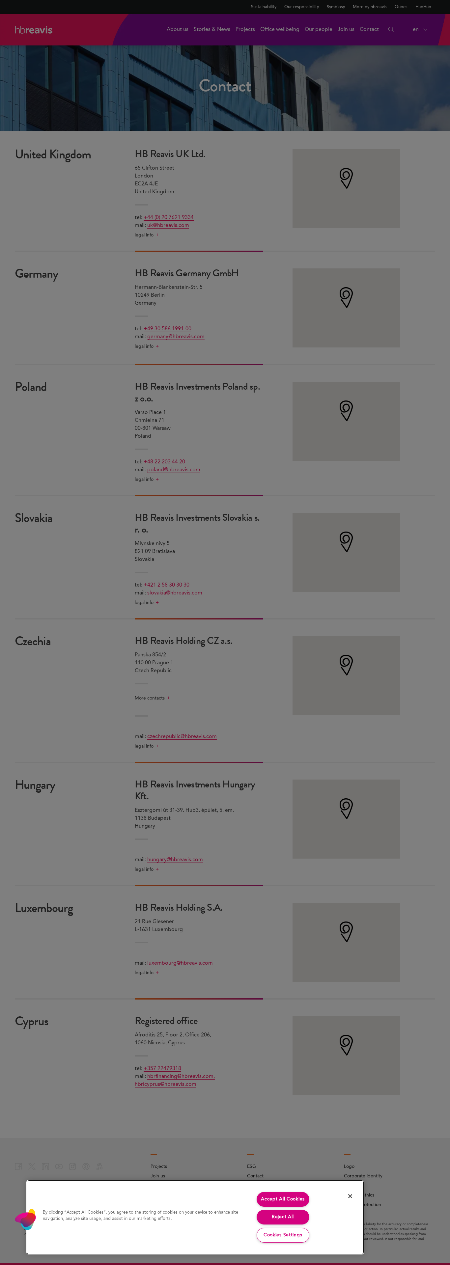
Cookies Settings (283, 1235)
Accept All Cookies (283, 1199)
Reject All (283, 1217)
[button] (25, 1219)
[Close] (350, 1196)
